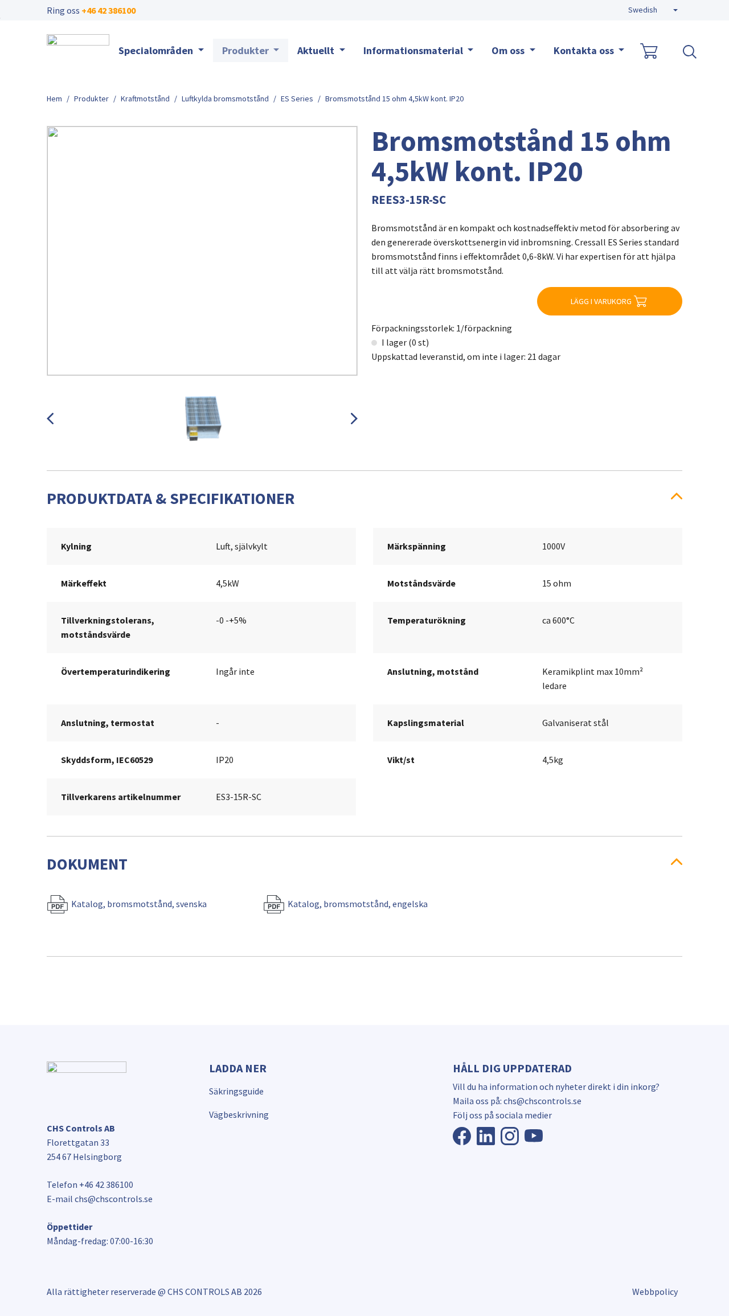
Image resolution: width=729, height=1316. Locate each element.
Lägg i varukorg (601, 301)
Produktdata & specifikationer (170, 498)
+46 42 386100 (108, 10)
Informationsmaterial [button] (414, 50)
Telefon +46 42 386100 (90, 1184)
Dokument (87, 864)
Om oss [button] (509, 50)
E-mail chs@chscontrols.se (100, 1198)
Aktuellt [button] (317, 50)
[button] (653, 10)
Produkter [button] (246, 50)
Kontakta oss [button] (585, 50)
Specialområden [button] (156, 50)
